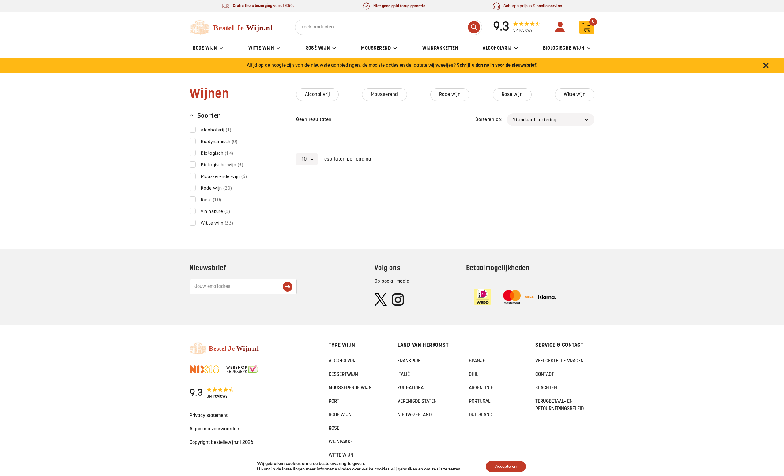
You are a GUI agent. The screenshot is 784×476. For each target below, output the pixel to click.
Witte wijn (575, 94)
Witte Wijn (261, 48)
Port (334, 401)
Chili (474, 374)
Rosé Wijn (317, 48)
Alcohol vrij (317, 94)
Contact (544, 374)
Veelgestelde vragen (559, 361)
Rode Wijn (205, 48)
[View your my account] (560, 27)
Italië (404, 374)
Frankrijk (409, 361)
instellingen (293, 469)
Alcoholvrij (497, 48)
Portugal (480, 401)
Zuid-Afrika (411, 388)
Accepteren (506, 466)
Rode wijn (450, 94)
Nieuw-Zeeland (415, 415)
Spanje (477, 361)
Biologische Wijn (563, 48)
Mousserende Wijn (350, 388)
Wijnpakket (342, 442)
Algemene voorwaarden (214, 429)
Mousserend (376, 48)
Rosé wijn (512, 94)
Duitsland (480, 415)
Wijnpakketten (440, 48)
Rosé (334, 428)
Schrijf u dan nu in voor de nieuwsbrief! (497, 65)
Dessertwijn (343, 374)
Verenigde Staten (417, 401)
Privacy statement (209, 415)
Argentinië (481, 388)
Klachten (546, 388)
